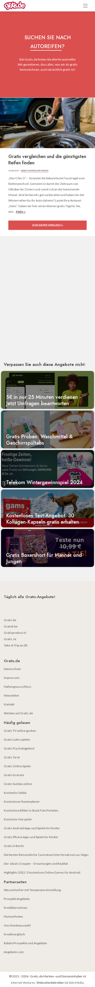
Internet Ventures (23, 982)
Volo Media (76, 982)
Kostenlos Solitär (15, 793)
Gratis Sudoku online (18, 784)
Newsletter (11, 695)
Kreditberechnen (15, 908)
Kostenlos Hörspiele (18, 819)
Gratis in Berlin (14, 846)
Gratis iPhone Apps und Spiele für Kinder (31, 837)
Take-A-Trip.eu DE (16, 645)
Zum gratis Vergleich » (47, 225)
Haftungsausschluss (17, 686)
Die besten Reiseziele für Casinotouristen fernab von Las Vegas (46, 855)
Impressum (12, 678)
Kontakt (9, 704)
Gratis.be (10, 620)
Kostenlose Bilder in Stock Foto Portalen (31, 810)
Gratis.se (10, 639)
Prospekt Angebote (17, 899)
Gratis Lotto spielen (17, 739)
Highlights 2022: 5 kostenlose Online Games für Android (42, 872)
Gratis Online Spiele (17, 766)
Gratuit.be (10, 626)
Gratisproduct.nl (15, 633)
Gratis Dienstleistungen (34, 170)
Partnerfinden (13, 916)
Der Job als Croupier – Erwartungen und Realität (36, 863)
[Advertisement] (47, 306)
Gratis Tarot (12, 757)
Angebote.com (14, 952)
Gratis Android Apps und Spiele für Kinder (32, 828)
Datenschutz (12, 669)
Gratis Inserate (14, 775)
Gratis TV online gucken (20, 731)
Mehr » (21, 211)
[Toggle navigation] (85, 6)
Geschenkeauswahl (17, 925)
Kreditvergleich (14, 934)
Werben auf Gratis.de (18, 713)
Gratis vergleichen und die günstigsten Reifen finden (47, 159)
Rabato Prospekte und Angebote (25, 943)
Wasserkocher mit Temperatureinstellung (32, 890)
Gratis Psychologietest (19, 748)
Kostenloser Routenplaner (22, 801)
